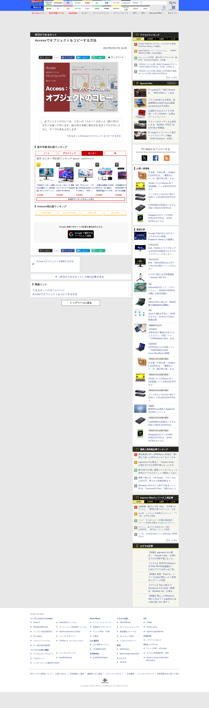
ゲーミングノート (121, 13)
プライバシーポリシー (114, 674)
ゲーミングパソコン (101, 13)
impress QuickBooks (155, 631)
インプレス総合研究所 (42, 631)
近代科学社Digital (100, 657)
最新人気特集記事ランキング (154, 449)
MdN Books (124, 649)
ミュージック (69, 212)
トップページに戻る (81, 302)
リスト (56, 58)
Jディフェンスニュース (129, 627)
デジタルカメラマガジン (43, 654)
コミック (115, 212)
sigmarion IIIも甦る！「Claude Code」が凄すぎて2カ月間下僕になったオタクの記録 (157, 465)
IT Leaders (37, 636)
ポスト (47, 58)
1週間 (161, 39)
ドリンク (92, 212)
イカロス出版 (122, 618)
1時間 (138, 39)
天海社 (149, 622)
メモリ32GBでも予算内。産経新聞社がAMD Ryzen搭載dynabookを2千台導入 (161, 103)
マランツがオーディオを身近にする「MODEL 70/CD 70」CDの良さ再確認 (162, 124)
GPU (135, 13)
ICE (145, 618)
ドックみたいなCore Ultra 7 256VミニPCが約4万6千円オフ (162, 197)
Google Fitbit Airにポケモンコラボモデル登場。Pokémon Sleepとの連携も (161, 236)
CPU (143, 13)
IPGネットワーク (151, 644)
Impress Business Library (69, 631)
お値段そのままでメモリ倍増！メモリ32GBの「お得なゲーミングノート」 (161, 113)
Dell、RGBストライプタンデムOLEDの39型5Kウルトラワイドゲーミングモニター (162, 251)
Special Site (146, 83)
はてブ (85, 58)
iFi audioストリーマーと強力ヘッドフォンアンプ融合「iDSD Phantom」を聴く (162, 135)
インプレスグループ (145, 674)
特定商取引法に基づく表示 (168, 674)
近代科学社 (94, 654)
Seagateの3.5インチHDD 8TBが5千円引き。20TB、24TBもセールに (161, 218)
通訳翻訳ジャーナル (128, 631)
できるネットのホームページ (48, 290)
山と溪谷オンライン (101, 644)
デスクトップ (69, 153)
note (100, 58)
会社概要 (130, 674)
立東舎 (96, 636)
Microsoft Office (155, 13)
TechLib (123, 662)
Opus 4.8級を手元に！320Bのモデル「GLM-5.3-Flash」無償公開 (162, 316)
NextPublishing (65, 657)
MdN (119, 645)
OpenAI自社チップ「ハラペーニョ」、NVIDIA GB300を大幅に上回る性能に (161, 290)
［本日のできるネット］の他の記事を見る (81, 276)
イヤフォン (46, 212)
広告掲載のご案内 (76, 674)
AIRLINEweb (125, 622)
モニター (85, 13)
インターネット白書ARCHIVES (46, 663)
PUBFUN (147, 636)
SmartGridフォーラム (68, 622)
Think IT (36, 622)
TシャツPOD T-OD (101, 631)
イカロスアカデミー (128, 641)
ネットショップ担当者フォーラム (73, 627)
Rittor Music (95, 618)
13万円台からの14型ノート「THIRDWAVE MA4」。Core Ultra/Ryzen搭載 (161, 350)
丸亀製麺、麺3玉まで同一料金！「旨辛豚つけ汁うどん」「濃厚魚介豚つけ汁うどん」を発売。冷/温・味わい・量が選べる (157, 509)
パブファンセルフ (154, 640)
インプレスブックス (67, 653)
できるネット (38, 658)
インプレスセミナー (67, 636)
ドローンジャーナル (41, 641)
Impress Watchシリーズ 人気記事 (156, 497)
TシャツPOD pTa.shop (157, 648)
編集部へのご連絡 (94, 674)
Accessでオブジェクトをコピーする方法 (101, 136)
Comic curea (152, 627)
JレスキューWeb (127, 636)
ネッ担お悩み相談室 (41, 645)
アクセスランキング (149, 35)
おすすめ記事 (146, 546)
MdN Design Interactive (129, 654)
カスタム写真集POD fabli (158, 653)
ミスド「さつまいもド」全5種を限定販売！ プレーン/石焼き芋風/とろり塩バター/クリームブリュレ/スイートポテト (157, 522)
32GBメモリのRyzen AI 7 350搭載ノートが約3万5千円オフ (162, 186)
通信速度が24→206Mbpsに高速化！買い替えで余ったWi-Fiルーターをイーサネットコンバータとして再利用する (158, 457)
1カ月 (173, 39)
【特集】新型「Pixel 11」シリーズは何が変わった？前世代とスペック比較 (162, 577)
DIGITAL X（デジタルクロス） (71, 641)
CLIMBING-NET (99, 649)
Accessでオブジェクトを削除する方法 (55, 261)
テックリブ (121, 658)
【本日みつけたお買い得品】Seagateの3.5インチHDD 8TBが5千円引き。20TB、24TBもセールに (157, 66)
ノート (46, 153)
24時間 (150, 39)
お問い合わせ (60, 674)
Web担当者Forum (40, 627)
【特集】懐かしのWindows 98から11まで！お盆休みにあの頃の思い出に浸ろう (162, 599)
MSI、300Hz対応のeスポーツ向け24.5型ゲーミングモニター (162, 265)
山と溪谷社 (94, 641)
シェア (69, 58)
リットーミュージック (102, 622)
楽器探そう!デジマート (102, 627)
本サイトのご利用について (41, 674)
